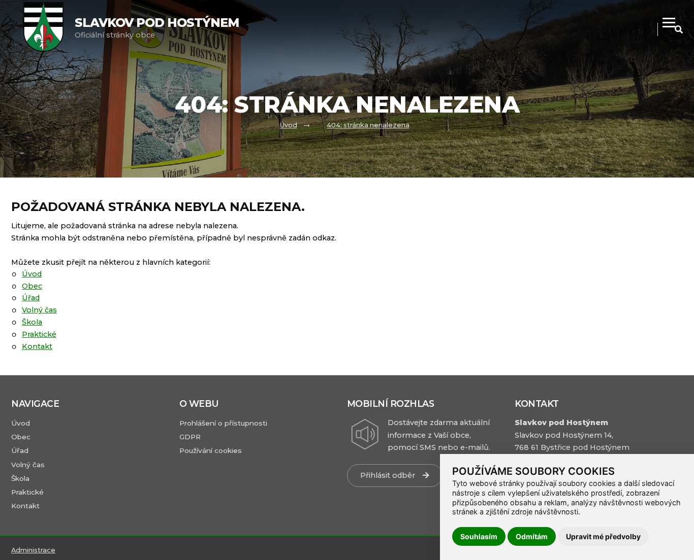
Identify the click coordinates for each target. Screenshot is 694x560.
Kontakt (37, 346)
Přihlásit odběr (387, 475)
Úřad (31, 297)
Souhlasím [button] (478, 536)
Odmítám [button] (532, 536)
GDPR (190, 437)
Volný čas (39, 309)
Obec (32, 286)
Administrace (33, 550)
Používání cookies (210, 450)
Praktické (39, 334)
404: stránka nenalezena (368, 125)
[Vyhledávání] (679, 29)
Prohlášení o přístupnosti (223, 423)
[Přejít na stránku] (48, 28)
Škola (32, 322)
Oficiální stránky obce (157, 28)
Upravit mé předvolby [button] (603, 536)
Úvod (288, 125)
